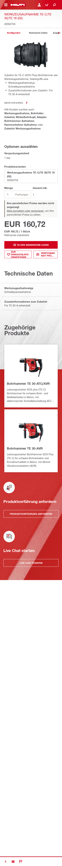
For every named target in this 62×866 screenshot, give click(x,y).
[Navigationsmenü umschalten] (6, 5)
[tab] (14, 33)
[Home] (18, 5)
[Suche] (54, 5)
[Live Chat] (20, 861)
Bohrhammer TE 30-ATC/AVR (28, 383)
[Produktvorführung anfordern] (13, 861)
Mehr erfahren (13, 102)
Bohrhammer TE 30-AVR (25, 448)
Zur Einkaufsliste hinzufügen (20, 254)
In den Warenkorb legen (33, 244)
